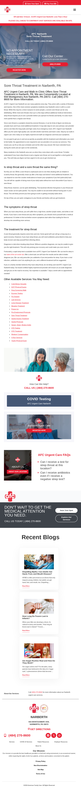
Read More (26, 586)
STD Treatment (16, 331)
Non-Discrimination (40, 765)
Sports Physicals (17, 322)
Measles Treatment (18, 306)
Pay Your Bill (51, 4)
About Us (38, 746)
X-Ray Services (16, 337)
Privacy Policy (40, 761)
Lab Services (16, 300)
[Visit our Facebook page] (48, 735)
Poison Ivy (15, 309)
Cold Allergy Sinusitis (18, 284)
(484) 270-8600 (47, 41)
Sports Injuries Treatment (20, 319)
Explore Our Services (66, 518)
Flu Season (15, 296)
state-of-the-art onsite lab (15, 254)
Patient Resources (43, 742)
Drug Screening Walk (18, 290)
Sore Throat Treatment (19, 315)
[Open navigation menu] (75, 10)
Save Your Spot (33, 4)
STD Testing (15, 328)
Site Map (41, 769)
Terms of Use (40, 774)
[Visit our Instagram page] (59, 735)
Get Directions (40, 729)
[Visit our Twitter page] (53, 735)
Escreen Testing (17, 293)
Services (12, 742)
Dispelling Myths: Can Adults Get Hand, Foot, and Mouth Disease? (37, 573)
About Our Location (18, 471)
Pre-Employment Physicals (20, 312)
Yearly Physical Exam (19, 341)
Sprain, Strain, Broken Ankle (21, 325)
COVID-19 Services (26, 742)
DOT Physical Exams (18, 287)
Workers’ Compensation (19, 334)
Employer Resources (60, 742)
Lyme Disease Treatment (20, 303)
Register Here (19, 70)
